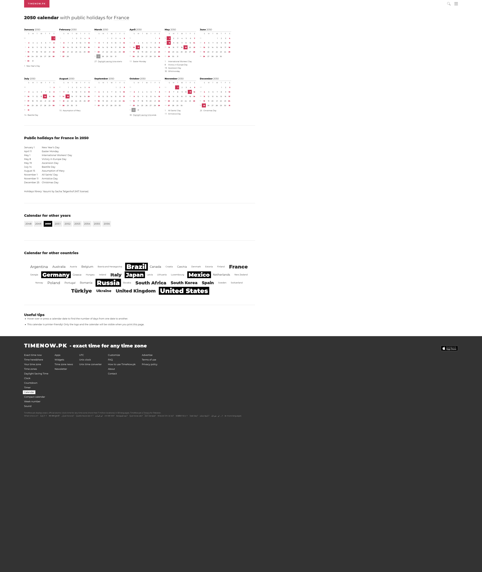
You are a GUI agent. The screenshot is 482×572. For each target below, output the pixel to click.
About (111, 369)
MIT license (81, 191)
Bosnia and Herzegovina (110, 266)
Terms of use (149, 359)
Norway (39, 283)
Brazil (136, 267)
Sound (27, 406)
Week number (32, 401)
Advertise (147, 355)
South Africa (150, 283)
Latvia (150, 275)
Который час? (122, 416)
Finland (221, 266)
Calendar (29, 392)
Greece (77, 274)
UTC (81, 355)
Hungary (90, 275)
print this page (135, 324)
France (121, 17)
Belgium (87, 266)
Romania (86, 282)
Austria (73, 266)
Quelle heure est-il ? (84, 416)
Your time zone (32, 364)
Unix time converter (90, 364)
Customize (114, 355)
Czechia (182, 266)
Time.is (146, 413)
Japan (135, 274)
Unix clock (85, 359)
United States (184, 291)
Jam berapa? (150, 416)
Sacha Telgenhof (64, 191)
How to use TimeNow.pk (122, 364)
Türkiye (81, 291)
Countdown (30, 383)
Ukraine (103, 291)
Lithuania (162, 275)
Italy (116, 275)
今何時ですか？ (182, 416)
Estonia (209, 266)
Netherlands (221, 274)
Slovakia (127, 283)
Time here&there (33, 359)
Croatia (169, 266)
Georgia (34, 275)
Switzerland (237, 283)
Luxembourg (177, 275)
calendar (76, 17)
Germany (56, 274)
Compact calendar (34, 397)
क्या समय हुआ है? (54, 416)
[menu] (456, 4)
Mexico (199, 274)
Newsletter (61, 369)
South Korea (184, 282)
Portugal (70, 282)
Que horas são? (136, 416)
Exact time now (33, 355)
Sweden (222, 283)
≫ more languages (233, 416)
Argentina (39, 267)
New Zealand (241, 275)
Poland (53, 283)
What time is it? (31, 416)
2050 (37, 29)
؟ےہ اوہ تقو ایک (217, 416)
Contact (112, 373)
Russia (108, 283)
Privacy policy (149, 364)
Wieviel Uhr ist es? (166, 416)
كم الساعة (99, 416)
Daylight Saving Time (36, 373)
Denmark (196, 266)
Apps (57, 355)
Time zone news (64, 364)
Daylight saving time (107, 61)
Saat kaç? (194, 416)
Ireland (102, 275)
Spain (208, 282)
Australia (59, 266)
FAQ (110, 359)
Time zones (30, 369)
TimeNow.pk (37, 4)
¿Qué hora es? (68, 416)
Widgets (59, 359)
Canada (155, 266)
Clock (27, 378)
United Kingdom (136, 291)
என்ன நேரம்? (204, 416)
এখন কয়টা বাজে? (109, 416)
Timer (27, 387)
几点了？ (43, 416)
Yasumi (47, 191)
